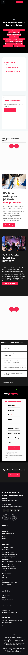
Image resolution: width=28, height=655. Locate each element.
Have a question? (8, 382)
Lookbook (4, 536)
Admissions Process (6, 595)
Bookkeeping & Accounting (10, 39)
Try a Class (5, 575)
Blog (3, 528)
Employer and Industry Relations (9, 612)
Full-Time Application (7, 622)
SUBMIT (13, 448)
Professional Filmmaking (8, 564)
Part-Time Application (7, 624)
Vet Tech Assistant (8, 46)
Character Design (6, 580)
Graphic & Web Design (7, 557)
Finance (4, 597)
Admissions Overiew (6, 594)
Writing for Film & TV (19, 46)
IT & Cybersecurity (9, 43)
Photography (19, 43)
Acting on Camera (6, 584)
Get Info (19, 2)
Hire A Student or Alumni (8, 615)
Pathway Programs (6, 573)
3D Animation (21, 30)
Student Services (6, 609)
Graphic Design (9, 41)
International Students (7, 599)
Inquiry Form (5, 600)
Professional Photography (8, 566)
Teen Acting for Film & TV (8, 586)
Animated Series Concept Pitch (9, 582)
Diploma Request (18, 620)
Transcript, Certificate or (8, 620)
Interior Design (18, 41)
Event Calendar (6, 535)
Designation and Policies (8, 533)
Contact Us (5, 531)
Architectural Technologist (14, 34)
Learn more (10, 110)
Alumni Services (6, 610)
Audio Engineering (14, 36)
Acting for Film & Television (8, 551)
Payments (4, 625)
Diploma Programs (10, 283)
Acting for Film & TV (14, 32)
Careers (4, 529)
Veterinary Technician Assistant (9, 568)
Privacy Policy (18, 651)
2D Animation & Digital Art (9, 30)
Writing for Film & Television (8, 570)
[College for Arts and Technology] (3, 2)
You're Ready (9, 225)
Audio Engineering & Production (9, 554)
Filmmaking (21, 39)
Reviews (4, 538)
